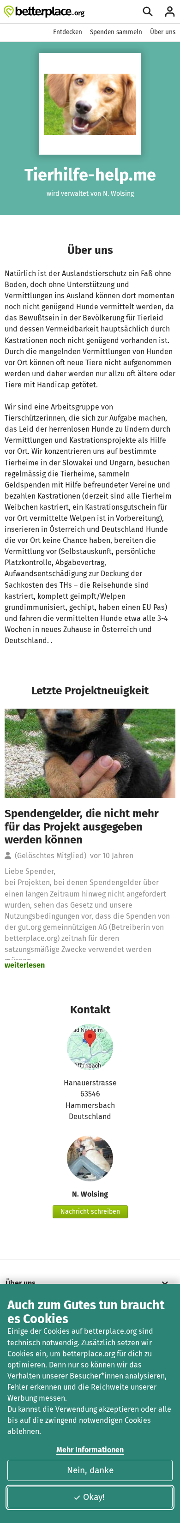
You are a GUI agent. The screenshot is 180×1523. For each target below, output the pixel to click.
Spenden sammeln (116, 32)
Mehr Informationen (90, 1449)
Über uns (162, 32)
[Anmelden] (169, 11)
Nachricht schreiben (90, 1212)
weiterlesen (25, 965)
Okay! (94, 1497)
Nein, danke (90, 1470)
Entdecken (67, 32)
